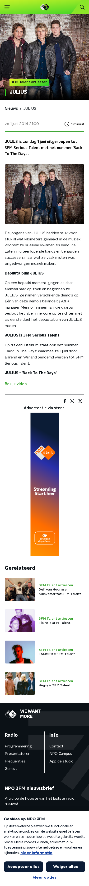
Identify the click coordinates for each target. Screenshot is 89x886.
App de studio (61, 761)
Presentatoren (17, 754)
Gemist (11, 769)
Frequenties (15, 761)
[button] (7, 7)
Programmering (18, 746)
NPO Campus (60, 754)
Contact (56, 746)
